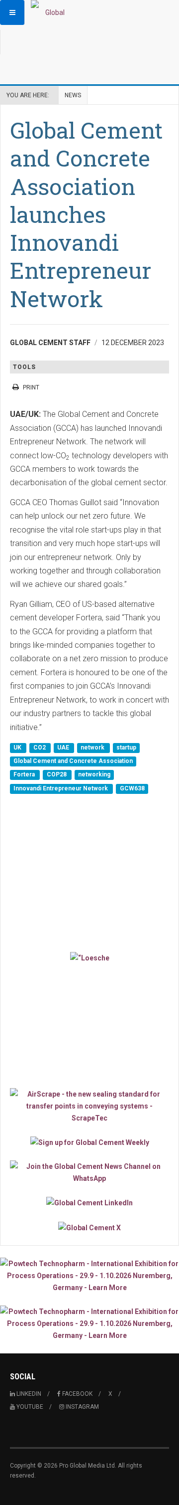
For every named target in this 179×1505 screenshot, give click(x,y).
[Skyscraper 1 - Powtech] (89, 1276)
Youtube (29, 1406)
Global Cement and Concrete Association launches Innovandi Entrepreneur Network (86, 214)
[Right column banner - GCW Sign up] (89, 1142)
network (93, 747)
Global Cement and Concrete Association (73, 760)
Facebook (76, 1393)
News (73, 95)
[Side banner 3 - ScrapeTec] (89, 1106)
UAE (64, 747)
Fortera (24, 774)
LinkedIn (28, 1393)
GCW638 (132, 788)
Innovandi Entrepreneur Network (61, 788)
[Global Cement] (51, 12)
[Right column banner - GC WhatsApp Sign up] (89, 1172)
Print (31, 387)
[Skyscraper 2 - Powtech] (89, 1323)
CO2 (40, 747)
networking (94, 774)
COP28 (57, 774)
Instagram (81, 1406)
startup (126, 747)
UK (18, 747)
